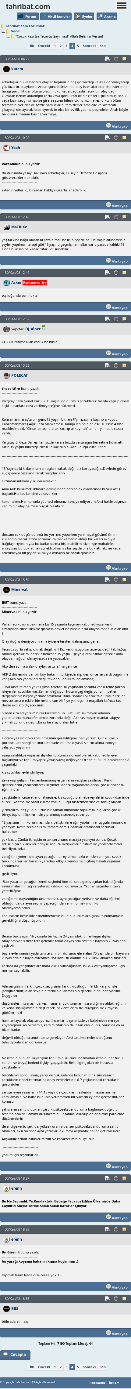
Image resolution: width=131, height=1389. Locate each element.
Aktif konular (59, 16)
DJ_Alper (33, 329)
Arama (110, 16)
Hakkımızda (97, 1383)
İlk (32, 45)
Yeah (15, 147)
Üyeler (87, 16)
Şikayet (116, 58)
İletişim (114, 1383)
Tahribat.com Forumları (25, 26)
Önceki (44, 45)
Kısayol (108, 58)
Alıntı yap (119, 126)
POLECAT (19, 375)
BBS (14, 1308)
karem (17, 68)
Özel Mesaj (125, 58)
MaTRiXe (19, 227)
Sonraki (89, 45)
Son (103, 45)
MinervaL (19, 589)
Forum (30, 16)
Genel (15, 31)
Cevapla (18, 1354)
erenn (16, 1188)
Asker (16, 282)
